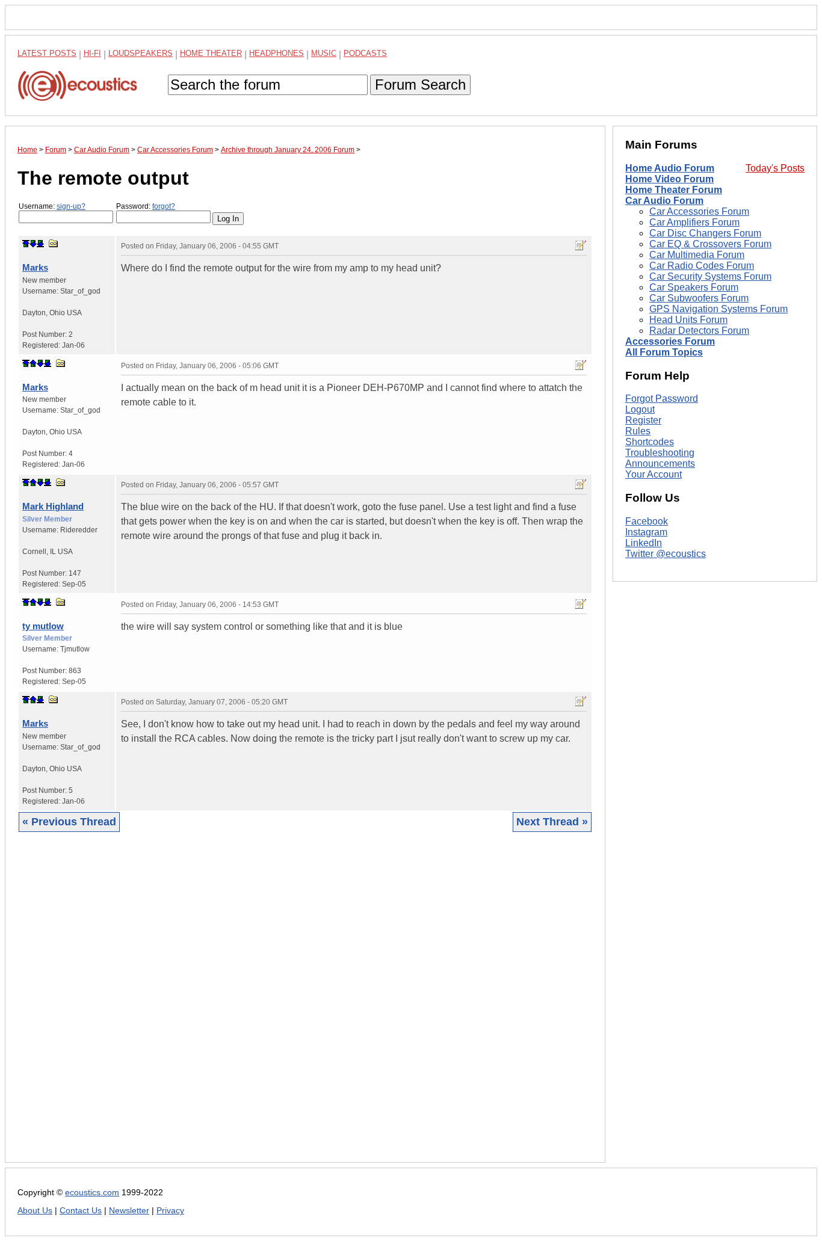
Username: (52, 206)
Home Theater (211, 53)
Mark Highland (53, 506)
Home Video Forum (669, 179)
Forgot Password (661, 398)
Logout (640, 409)
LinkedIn (643, 543)
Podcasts (365, 53)
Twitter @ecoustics (665, 554)
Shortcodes (649, 442)
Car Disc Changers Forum (705, 233)
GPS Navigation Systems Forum (718, 309)
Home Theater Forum (673, 190)
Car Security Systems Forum (710, 276)
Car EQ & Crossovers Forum (710, 244)
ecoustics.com (92, 1192)
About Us (34, 1210)
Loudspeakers (140, 53)
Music (323, 53)
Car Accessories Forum (699, 211)
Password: (145, 206)
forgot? (163, 206)
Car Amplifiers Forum (694, 222)
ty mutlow (43, 626)
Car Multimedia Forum (696, 255)
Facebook (646, 521)
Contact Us (81, 1210)
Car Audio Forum (664, 201)
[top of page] (25, 243)
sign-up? (71, 206)
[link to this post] (54, 243)
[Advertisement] (305, 1006)
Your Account (653, 474)
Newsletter (129, 1210)
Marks (35, 267)
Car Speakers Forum (693, 287)
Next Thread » (552, 822)
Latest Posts (46, 53)
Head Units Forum (688, 320)
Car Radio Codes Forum (701, 265)
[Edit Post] (581, 245)
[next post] (33, 243)
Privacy (170, 1210)
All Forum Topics (664, 352)
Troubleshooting (659, 453)
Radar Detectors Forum (699, 330)
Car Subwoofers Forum (699, 298)
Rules (637, 431)
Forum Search (420, 84)
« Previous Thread (69, 822)
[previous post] (33, 363)
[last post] (40, 243)
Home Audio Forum (669, 168)
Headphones (276, 53)
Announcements (660, 463)
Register (643, 420)
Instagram (646, 532)
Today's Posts (775, 168)
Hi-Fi (92, 53)
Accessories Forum (670, 341)
